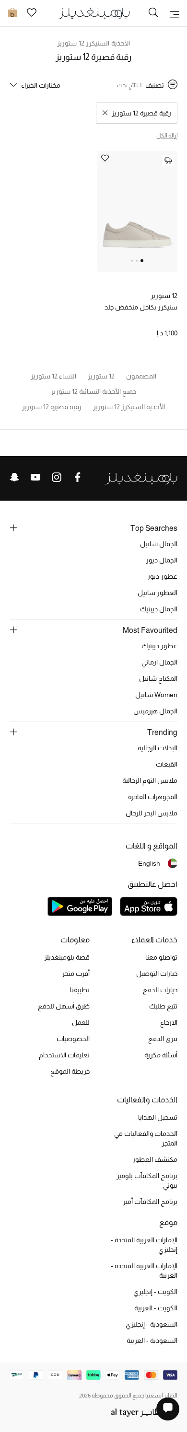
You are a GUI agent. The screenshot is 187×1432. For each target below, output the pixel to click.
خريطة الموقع (70, 1071)
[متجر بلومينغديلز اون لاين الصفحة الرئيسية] (93, 13)
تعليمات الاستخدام (64, 1055)
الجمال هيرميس (155, 711)
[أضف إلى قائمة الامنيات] (105, 158)
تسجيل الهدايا (157, 1117)
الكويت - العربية (155, 1308)
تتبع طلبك (163, 1006)
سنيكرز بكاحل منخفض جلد (141, 307)
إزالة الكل (166, 135)
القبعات (166, 764)
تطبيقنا (80, 990)
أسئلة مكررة (160, 1055)
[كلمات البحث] (153, 13)
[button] (141, 260)
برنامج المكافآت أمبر (150, 1201)
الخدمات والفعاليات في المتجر (145, 1138)
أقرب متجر (76, 973)
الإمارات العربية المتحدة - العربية (144, 1270)
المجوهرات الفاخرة (152, 797)
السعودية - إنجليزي (151, 1324)
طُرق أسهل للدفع (64, 1006)
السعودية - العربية (152, 1340)
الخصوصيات (73, 1038)
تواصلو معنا (161, 957)
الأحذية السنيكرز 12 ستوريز (93, 43)
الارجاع (168, 1022)
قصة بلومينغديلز (67, 957)
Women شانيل (156, 695)
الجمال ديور (161, 560)
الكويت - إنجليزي (155, 1291)
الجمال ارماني (159, 662)
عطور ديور (162, 576)
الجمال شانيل (158, 544)
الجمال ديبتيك (158, 609)
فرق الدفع (162, 1038)
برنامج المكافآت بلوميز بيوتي (147, 1180)
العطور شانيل (157, 592)
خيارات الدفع (160, 990)
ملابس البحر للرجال (151, 813)
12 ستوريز (164, 295)
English (149, 863)
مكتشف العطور (154, 1159)
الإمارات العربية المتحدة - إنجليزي (144, 1244)
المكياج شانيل (158, 678)
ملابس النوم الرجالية (149, 780)
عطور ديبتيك (159, 646)
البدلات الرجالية (157, 748)
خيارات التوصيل (156, 973)
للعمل (81, 1022)
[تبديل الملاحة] (174, 13)
